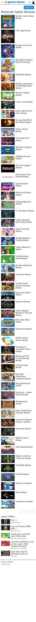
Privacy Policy (5, 564)
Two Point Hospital (20, 538)
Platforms (28, 7)
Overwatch (17, 522)
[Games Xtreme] (14, 2)
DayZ (15, 556)
